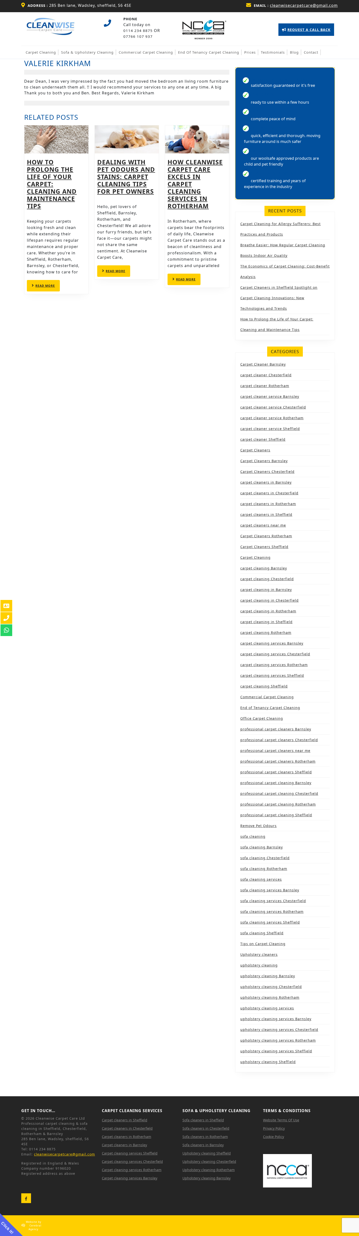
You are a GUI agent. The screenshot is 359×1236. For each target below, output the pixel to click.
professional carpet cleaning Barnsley (275, 782)
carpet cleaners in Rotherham (268, 503)
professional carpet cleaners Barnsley (275, 729)
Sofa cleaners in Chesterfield (205, 1128)
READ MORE (47, 287)
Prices (250, 52)
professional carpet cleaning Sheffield (276, 815)
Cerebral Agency (35, 1227)
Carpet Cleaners (255, 450)
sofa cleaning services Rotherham (272, 911)
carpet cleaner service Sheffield (270, 428)
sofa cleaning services (261, 879)
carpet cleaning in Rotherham (268, 611)
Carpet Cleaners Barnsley (264, 461)
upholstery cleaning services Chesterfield (279, 1029)
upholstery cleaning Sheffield (268, 1061)
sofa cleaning (252, 836)
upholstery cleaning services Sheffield (276, 1051)
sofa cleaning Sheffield (262, 933)
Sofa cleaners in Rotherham (205, 1136)
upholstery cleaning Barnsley (267, 976)
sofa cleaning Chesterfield (265, 858)
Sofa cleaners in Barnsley (203, 1145)
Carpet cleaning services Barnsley (129, 1178)
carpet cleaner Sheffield (262, 439)
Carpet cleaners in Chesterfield (127, 1128)
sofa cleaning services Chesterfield (273, 900)
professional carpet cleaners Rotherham (278, 761)
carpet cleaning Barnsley (263, 568)
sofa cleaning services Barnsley (269, 890)
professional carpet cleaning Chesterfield (279, 793)
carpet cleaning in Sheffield (266, 621)
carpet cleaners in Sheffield (266, 514)
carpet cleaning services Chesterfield (275, 654)
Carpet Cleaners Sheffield (264, 546)
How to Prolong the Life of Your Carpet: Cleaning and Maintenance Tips (52, 184)
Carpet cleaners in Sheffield (124, 1120)
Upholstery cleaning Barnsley (206, 1178)
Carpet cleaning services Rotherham (131, 1169)
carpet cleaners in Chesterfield (269, 493)
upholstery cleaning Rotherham (269, 997)
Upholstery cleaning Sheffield (206, 1153)
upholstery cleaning (259, 965)
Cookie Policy (273, 1136)
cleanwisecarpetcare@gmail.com (304, 5)
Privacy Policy (274, 1128)
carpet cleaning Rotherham (265, 632)
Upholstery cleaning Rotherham (208, 1169)
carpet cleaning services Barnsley (271, 643)
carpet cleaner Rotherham (264, 385)
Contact (311, 52)
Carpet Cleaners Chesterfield (267, 471)
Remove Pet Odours (258, 825)
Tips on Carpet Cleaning (262, 943)
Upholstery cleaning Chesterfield (209, 1161)
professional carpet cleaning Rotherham (278, 804)
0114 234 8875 (138, 30)
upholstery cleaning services (267, 1008)
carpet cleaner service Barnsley (269, 396)
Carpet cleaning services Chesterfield (132, 1161)
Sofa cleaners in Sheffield (203, 1120)
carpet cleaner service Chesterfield (273, 407)
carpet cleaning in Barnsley (266, 589)
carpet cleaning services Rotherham (274, 664)
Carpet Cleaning (41, 52)
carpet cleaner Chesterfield (266, 375)
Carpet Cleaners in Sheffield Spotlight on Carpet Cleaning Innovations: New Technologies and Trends (278, 298)
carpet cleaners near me (263, 525)
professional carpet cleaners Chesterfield (279, 740)
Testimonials (273, 52)
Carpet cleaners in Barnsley (124, 1145)
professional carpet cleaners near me (275, 750)
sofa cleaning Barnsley (261, 847)
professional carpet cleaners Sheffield (276, 772)
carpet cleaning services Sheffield (272, 675)
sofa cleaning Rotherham (263, 868)
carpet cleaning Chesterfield (267, 579)
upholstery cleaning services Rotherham (278, 1040)
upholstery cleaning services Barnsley (275, 1019)
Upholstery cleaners (259, 954)
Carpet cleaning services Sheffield (130, 1153)
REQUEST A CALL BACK (306, 31)
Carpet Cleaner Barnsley (263, 364)
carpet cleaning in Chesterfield (269, 600)
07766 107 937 (138, 36)
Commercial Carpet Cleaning (146, 52)
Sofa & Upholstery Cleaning (87, 52)
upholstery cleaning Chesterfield (271, 986)
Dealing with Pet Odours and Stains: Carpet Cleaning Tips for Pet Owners (126, 176)
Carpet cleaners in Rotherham (126, 1136)
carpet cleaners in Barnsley (266, 482)
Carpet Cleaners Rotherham (266, 536)
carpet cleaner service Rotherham (272, 418)
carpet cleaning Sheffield (264, 686)
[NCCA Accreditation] (204, 29)
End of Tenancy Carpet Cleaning (208, 52)
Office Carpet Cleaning (261, 718)
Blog (294, 52)
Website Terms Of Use (281, 1120)
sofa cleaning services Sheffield (270, 922)
